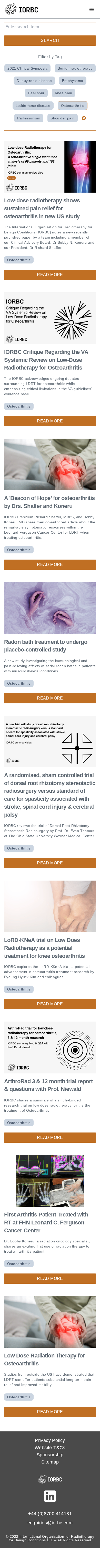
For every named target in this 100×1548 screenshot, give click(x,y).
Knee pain (63, 93)
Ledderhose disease (33, 105)
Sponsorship (50, 1454)
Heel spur (36, 93)
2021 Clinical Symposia (27, 68)
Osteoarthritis (72, 105)
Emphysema (72, 81)
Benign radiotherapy (75, 68)
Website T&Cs (50, 1447)
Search (50, 40)
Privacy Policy (50, 1440)
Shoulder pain (62, 118)
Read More (50, 274)
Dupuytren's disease (34, 81)
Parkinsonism (28, 118)
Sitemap (50, 1462)
